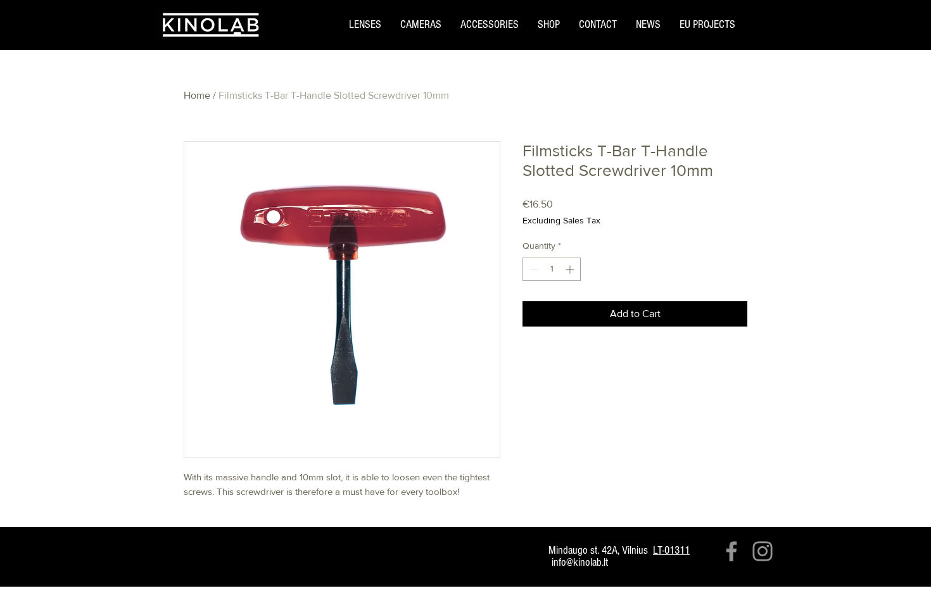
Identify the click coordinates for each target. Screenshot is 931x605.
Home (197, 95)
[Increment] (571, 269)
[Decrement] (532, 269)
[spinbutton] (551, 269)
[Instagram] (762, 551)
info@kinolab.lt (580, 562)
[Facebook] (731, 551)
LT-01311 (671, 550)
